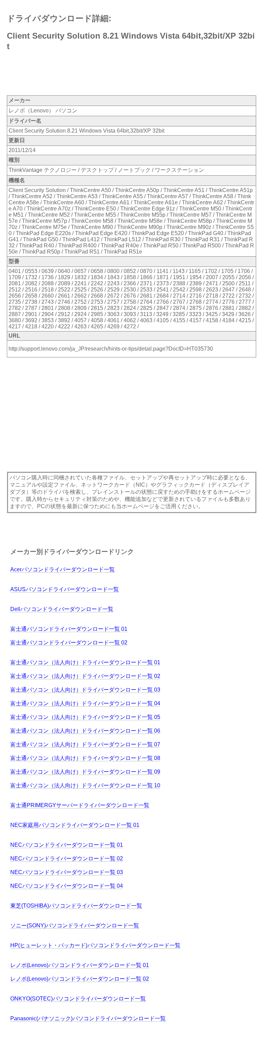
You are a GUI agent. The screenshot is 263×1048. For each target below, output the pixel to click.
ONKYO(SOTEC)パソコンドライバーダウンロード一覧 (78, 999)
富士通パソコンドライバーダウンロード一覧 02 (68, 642)
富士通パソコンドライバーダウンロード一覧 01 (68, 629)
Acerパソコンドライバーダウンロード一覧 (62, 569)
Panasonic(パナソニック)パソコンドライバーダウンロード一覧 (88, 1018)
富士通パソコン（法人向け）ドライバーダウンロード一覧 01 (85, 662)
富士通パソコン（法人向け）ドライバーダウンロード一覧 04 (85, 703)
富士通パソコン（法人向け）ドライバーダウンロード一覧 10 (85, 785)
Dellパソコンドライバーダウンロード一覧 (61, 609)
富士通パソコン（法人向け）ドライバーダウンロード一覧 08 (85, 758)
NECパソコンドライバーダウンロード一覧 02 (66, 858)
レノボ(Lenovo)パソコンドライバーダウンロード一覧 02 (79, 979)
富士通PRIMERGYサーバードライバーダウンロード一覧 (79, 805)
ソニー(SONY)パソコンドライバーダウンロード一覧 (74, 925)
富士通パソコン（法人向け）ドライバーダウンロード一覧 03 (85, 690)
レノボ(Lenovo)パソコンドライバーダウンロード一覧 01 (79, 965)
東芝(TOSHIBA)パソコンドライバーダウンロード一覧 (76, 906)
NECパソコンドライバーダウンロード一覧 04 (66, 886)
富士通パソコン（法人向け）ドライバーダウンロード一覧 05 (85, 717)
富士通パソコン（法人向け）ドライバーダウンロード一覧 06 (85, 731)
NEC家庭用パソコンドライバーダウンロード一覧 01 (74, 825)
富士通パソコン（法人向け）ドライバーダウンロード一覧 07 (85, 744)
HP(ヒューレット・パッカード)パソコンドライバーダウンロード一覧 (95, 945)
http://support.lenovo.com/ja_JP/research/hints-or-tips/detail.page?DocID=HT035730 (111, 349)
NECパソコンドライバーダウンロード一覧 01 (66, 845)
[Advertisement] (131, 73)
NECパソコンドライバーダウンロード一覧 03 (66, 872)
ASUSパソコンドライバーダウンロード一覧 (64, 589)
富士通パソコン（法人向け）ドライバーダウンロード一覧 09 (85, 772)
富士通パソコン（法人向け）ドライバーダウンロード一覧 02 (85, 676)
